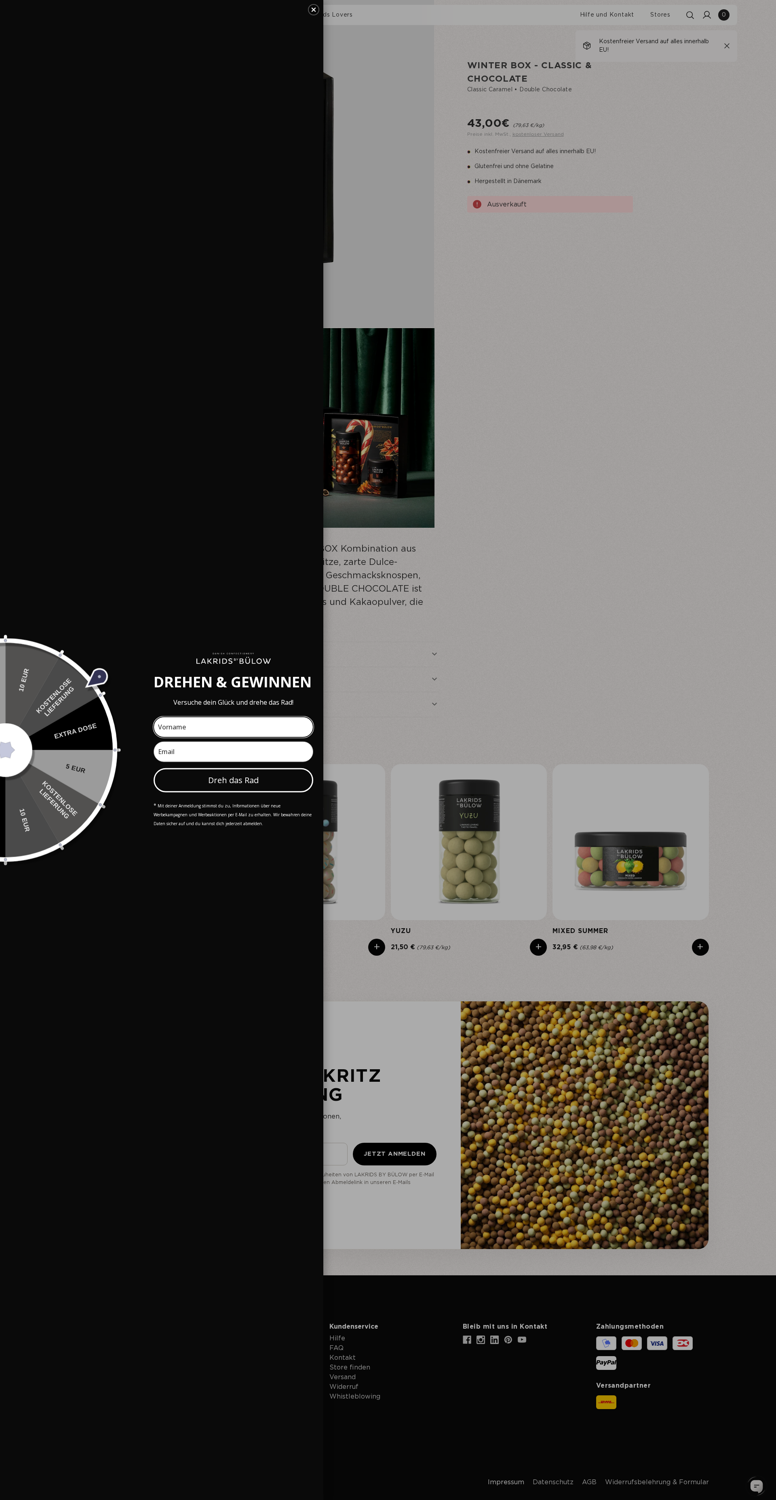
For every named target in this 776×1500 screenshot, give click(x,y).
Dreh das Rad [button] (233, 779)
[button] (313, 10)
